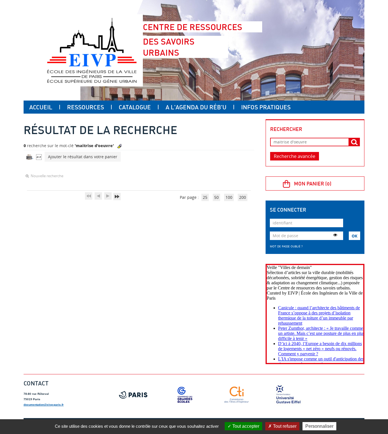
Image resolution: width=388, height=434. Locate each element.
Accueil (40, 107)
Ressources (85, 107)
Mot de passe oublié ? (286, 246)
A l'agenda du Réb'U (196, 107)
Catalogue (135, 107)
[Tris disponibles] (39, 156)
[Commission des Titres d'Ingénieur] (236, 394)
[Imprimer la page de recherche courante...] (29, 156)
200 (242, 197)
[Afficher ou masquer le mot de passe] (335, 235)
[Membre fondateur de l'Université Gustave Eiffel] (288, 394)
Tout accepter (245, 426)
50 (216, 197)
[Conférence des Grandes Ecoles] (184, 394)
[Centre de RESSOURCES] (92, 50)
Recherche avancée (294, 156)
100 (229, 197)
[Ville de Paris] (133, 394)
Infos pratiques (266, 107)
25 (205, 197)
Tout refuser (284, 426)
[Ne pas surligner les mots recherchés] (119, 146)
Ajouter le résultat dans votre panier (82, 156)
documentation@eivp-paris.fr (44, 404)
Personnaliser (319, 426)
